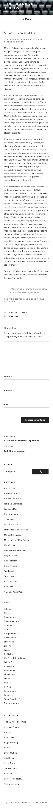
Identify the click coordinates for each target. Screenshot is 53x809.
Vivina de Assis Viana (14, 592)
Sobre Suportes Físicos (14, 699)
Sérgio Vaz (9, 576)
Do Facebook (10, 637)
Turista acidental (11, 703)
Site (6, 404)
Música (7, 683)
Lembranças (9, 674)
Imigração (8, 662)
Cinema (7, 613)
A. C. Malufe (9, 488)
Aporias (7, 732)
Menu (28, 19)
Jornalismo (9, 666)
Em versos (9, 642)
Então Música (10, 753)
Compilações (10, 617)
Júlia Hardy (9, 758)
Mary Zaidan (9, 545)
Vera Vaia (8, 587)
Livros (7, 678)
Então (7, 747)
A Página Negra (11, 727)
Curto (6, 629)
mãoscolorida (10, 768)
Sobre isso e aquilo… (13, 779)
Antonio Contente (12, 498)
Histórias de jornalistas (14, 658)
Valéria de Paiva (11, 784)
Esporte (7, 646)
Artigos (7, 609)
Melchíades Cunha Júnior (15, 550)
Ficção (7, 650)
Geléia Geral (9, 654)
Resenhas (8, 695)
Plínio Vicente (10, 566)
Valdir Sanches (11, 581)
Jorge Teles (9, 519)
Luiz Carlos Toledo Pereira (16, 530)
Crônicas (9, 301)
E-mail (8, 390)
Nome (8, 376)
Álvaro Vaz (9, 737)
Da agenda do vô (11, 633)
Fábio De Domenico (13, 504)
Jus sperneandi (10, 670)
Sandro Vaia (9, 571)
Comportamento (11, 621)
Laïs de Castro (11, 524)
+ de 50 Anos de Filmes (15, 722)
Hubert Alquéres (12, 514)
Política (7, 687)
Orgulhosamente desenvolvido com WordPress (25, 802)
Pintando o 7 (10, 773)
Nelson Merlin (10, 561)
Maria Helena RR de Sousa (16, 540)
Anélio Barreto (11, 493)
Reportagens (10, 691)
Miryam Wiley (10, 555)
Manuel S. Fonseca (12, 535)
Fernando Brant (28, 299)
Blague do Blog (11, 742)
